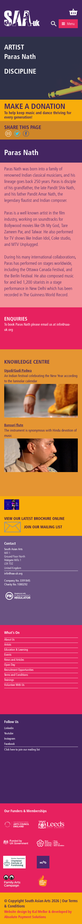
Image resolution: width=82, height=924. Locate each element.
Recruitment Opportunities (18, 669)
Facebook (9, 744)
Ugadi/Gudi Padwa (18, 371)
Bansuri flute (13, 425)
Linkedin (9, 728)
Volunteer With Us (14, 685)
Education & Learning (16, 649)
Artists (7, 644)
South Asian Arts (22, 19)
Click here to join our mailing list (22, 749)
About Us (9, 639)
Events (7, 654)
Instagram (9, 738)
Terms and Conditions (16, 674)
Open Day (9, 664)
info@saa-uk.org (13, 573)
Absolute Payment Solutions (25, 917)
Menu (71, 24)
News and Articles (14, 659)
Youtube (8, 733)
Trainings (9, 680)
